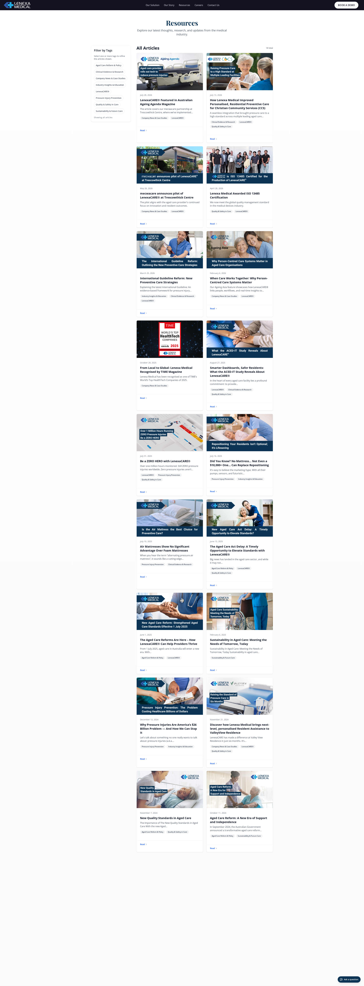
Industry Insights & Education (110, 85)
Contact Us (213, 5)
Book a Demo (346, 5)
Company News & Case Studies (110, 78)
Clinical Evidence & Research (109, 71)
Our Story (169, 5)
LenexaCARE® (102, 91)
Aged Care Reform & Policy (108, 65)
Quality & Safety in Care (107, 104)
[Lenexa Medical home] (17, 5)
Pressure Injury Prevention (108, 98)
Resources (184, 5)
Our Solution (152, 5)
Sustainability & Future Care (109, 111)
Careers (199, 5)
